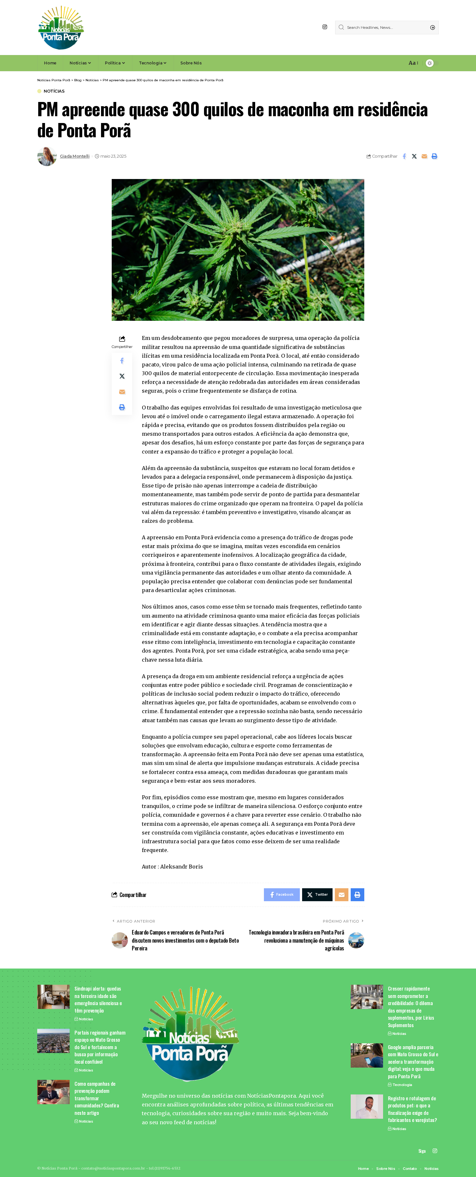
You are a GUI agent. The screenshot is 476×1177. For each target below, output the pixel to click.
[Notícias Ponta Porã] (61, 27)
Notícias (54, 91)
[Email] (424, 156)
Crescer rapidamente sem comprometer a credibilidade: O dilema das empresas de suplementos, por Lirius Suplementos (411, 1006)
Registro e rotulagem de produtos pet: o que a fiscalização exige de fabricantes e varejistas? (412, 1109)
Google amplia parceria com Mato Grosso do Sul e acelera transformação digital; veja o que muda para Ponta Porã (413, 1061)
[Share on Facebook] (404, 156)
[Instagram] (325, 27)
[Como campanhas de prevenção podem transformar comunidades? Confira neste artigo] (53, 1092)
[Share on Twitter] (414, 156)
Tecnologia (402, 1084)
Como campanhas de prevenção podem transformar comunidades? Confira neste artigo (96, 1098)
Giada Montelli (74, 156)
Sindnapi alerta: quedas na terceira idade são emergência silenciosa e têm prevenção (98, 999)
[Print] (434, 156)
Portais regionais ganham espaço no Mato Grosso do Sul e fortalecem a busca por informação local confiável (99, 1047)
